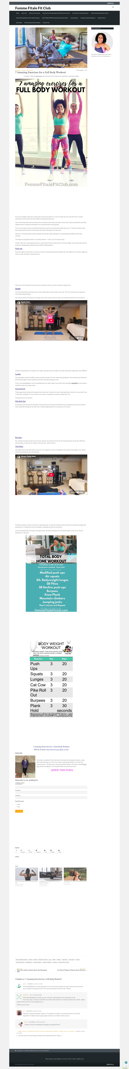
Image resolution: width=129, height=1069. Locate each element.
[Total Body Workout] (51, 47)
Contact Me (46, 22)
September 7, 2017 (82, 70)
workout (55, 962)
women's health (37, 962)
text (19, 806)
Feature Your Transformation (80, 13)
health (54, 959)
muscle (77, 959)
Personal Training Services (88, 18)
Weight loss (29, 962)
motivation (72, 959)
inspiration (65, 959)
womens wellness (46, 962)
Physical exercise (20, 962)
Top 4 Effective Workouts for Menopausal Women (75, 881)
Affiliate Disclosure (34, 13)
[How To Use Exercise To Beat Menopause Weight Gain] (26, 874)
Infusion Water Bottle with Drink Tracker (27, 18)
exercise (30, 959)
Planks (31, 70)
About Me (24, 13)
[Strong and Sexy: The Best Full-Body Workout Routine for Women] (50, 874)
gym (50, 959)
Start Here (19, 22)
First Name (17, 790)
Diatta (26, 1022)
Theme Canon (31, 1064)
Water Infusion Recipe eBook (32, 22)
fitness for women (43, 959)
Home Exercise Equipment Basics (100, 13)
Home (17, 13)
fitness (35, 959)
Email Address (19, 784)
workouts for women (63, 962)
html (19, 804)
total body (39, 76)
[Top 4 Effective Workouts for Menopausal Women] (75, 874)
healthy (59, 959)
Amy (24, 1011)
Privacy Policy (102, 18)
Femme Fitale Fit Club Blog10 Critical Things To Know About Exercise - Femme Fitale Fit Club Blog (46, 1031)
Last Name (17, 795)
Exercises (17, 70)
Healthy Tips (24, 70)
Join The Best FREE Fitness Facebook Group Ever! (55, 18)
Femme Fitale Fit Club (33, 8)
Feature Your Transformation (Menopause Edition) (56, 13)
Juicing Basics (74, 18)
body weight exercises (21, 959)
